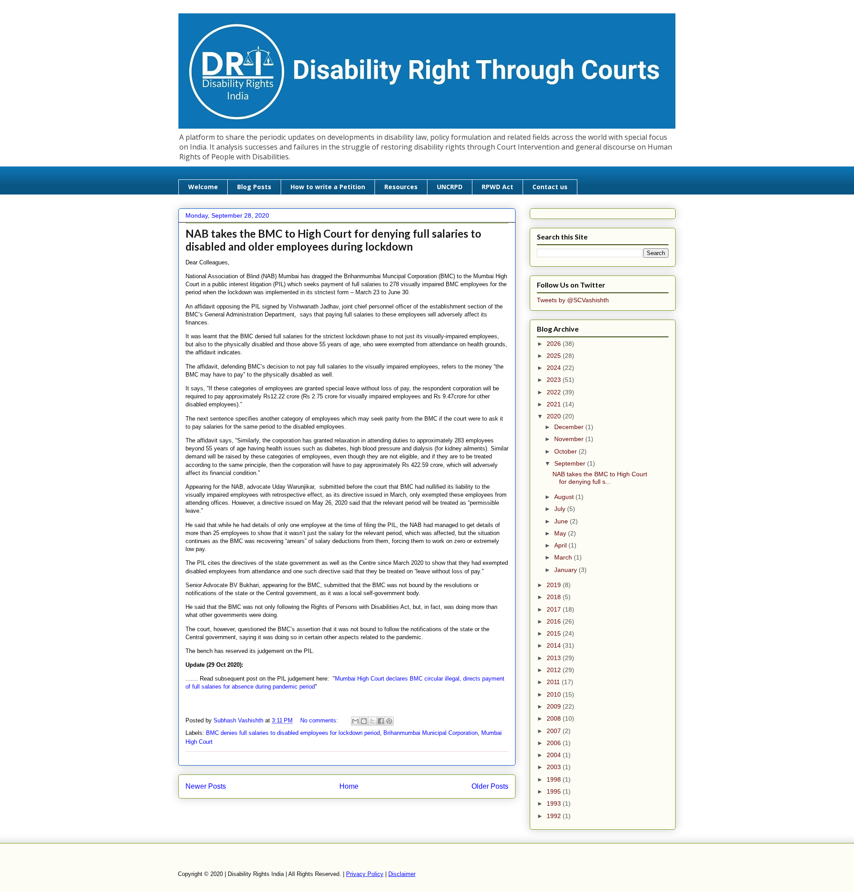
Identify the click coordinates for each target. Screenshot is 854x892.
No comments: (320, 720)
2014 (555, 645)
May (561, 533)
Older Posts (489, 786)
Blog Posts (254, 186)
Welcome (203, 186)
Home (349, 786)
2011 (554, 681)
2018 (555, 596)
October (566, 451)
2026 (555, 343)
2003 (555, 766)
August (565, 496)
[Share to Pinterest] (389, 721)
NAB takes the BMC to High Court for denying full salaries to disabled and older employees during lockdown (333, 240)
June (562, 521)
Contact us (550, 186)
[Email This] (355, 721)
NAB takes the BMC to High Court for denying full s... (599, 477)
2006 (555, 742)
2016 (555, 621)
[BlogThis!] (363, 721)
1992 (555, 815)
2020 (555, 416)
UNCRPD (450, 186)
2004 (555, 754)
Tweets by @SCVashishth (573, 300)
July (560, 508)
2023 (555, 379)
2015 (555, 633)
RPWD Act (497, 186)
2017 (555, 609)
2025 (555, 355)
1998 (555, 779)
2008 (555, 718)
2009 (555, 706)
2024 (555, 367)
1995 (555, 791)
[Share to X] (372, 721)
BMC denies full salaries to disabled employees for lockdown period (293, 733)
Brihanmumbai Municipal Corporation (430, 733)
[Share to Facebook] (380, 721)
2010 (555, 694)
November (569, 438)
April (561, 545)
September (570, 463)
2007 (555, 730)
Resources (401, 186)
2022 (555, 392)
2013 (555, 657)
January (566, 569)
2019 (555, 584)
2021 (555, 404)
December (569, 426)
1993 (555, 803)
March (564, 557)
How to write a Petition (327, 186)
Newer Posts (205, 786)
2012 (555, 669)
